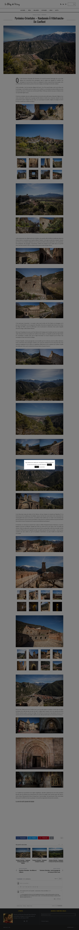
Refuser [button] (36, 466)
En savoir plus (42, 466)
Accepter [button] (49, 464)
